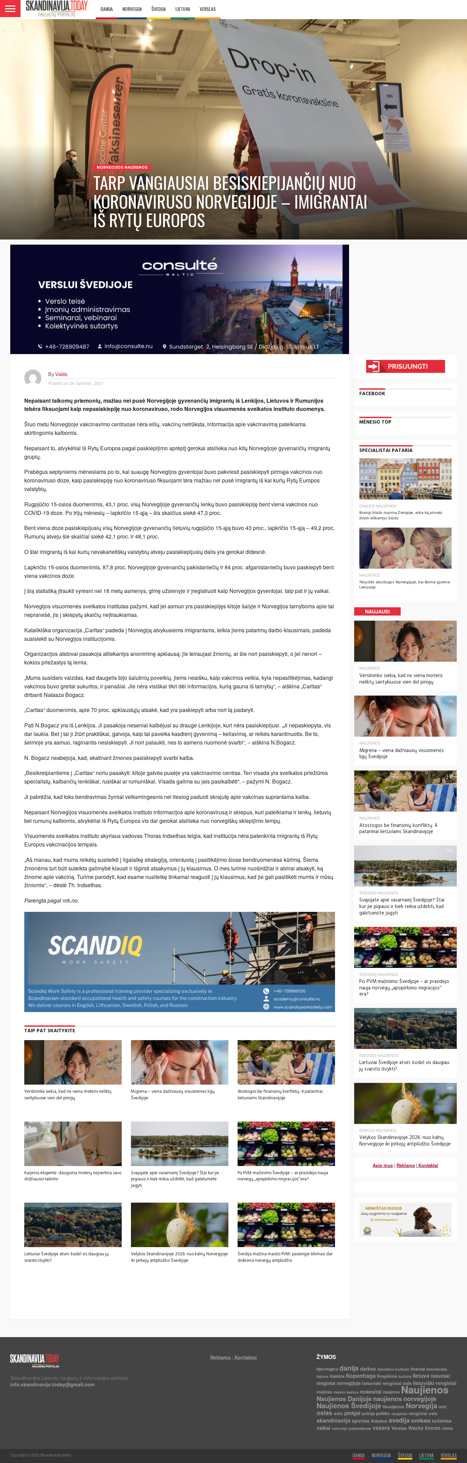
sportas (361, 1420)
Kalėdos (337, 1376)
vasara (381, 1428)
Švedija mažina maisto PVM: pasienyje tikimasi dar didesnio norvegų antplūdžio (285, 1257)
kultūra (405, 1376)
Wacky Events (424, 1428)
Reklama (406, 1165)
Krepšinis (387, 1376)
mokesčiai (371, 1391)
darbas (368, 1368)
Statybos (379, 1421)
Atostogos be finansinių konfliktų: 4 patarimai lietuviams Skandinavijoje (280, 1094)
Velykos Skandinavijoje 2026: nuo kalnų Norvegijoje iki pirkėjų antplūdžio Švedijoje (179, 1257)
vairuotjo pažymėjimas (351, 1428)
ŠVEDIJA (158, 8)
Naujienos (425, 1389)
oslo (338, 1413)
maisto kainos (346, 1392)
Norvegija (421, 1405)
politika (383, 1413)
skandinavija (333, 1420)
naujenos (391, 1392)
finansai (418, 1369)
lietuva (421, 1376)
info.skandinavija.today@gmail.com (52, 1384)
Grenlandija (436, 1369)
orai (442, 1406)
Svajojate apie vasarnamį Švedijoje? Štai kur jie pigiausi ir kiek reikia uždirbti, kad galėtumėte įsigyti (175, 1179)
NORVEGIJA (132, 8)
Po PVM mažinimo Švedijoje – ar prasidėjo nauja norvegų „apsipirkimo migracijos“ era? (283, 1176)
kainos (323, 1376)
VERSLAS (208, 8)
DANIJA (107, 8)
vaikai (323, 1428)
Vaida (61, 373)
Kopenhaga (361, 1376)
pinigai (352, 1413)
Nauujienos (393, 1406)
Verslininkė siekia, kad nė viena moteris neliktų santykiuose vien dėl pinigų (67, 1094)
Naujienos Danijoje (344, 1398)
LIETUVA (182, 8)
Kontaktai (428, 1165)
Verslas (399, 1428)
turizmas (442, 1420)
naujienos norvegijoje (404, 1398)
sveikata (420, 1420)
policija (368, 1413)
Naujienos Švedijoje (349, 1405)
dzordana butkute (393, 1369)
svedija (399, 1420)
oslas (324, 1412)
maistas (324, 1392)
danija (349, 1368)
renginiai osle (423, 1413)
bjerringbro (327, 1369)
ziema (447, 1428)
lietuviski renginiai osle (387, 1383)
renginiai (399, 1413)
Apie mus (383, 1165)
